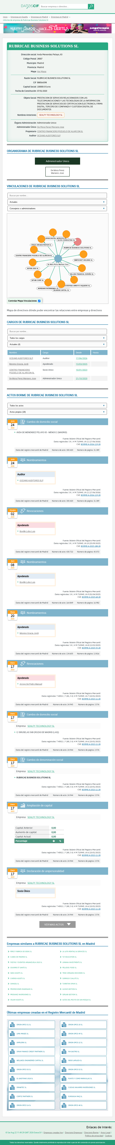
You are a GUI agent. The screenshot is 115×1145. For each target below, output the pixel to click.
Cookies (108, 1135)
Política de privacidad (94, 1135)
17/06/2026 (81, 358)
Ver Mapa (41, 71)
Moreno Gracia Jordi (18, 364)
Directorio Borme (91, 1132)
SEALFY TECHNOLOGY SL (41, 725)
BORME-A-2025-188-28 (90, 546)
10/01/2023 (81, 369)
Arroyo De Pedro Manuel (31, 684)
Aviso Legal (105, 1132)
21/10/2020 (81, 378)
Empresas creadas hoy (53, 1132)
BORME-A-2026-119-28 (90, 444)
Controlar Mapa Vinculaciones (22, 300)
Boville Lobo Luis (27, 531)
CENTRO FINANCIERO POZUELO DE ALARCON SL (60, 131)
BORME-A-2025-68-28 (91, 597)
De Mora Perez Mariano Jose (50, 127)
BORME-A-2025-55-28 (91, 648)
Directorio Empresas (73, 1132)
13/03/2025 (81, 364)
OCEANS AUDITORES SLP (48, 135)
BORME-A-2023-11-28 (91, 699)
